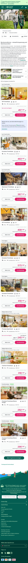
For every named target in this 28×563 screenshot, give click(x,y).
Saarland (8, 422)
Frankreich (23, 60)
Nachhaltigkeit (4, 514)
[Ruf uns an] (22, 7)
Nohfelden (12, 422)
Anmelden (4, 129)
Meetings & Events (5, 529)
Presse (2, 510)
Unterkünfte (15, 36)
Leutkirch (14, 206)
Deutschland (4, 206)
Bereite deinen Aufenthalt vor (7, 535)
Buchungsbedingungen (15, 491)
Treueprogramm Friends (6, 509)
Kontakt (3, 519)
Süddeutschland (9, 206)
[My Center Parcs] (26, 7)
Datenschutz (4, 524)
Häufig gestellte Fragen (6, 516)
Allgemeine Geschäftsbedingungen (9, 521)
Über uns (3, 507)
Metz (10, 135)
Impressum (3, 523)
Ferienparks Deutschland (7, 464)
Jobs (2, 512)
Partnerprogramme (5, 531)
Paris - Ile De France (9, 313)
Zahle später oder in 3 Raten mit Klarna (10, 533)
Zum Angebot (11, 3)
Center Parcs (4, 504)
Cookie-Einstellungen (6, 526)
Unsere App (4, 501)
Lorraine (7, 135)
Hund (11, 65)
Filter (5, 36)
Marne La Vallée (16, 313)
